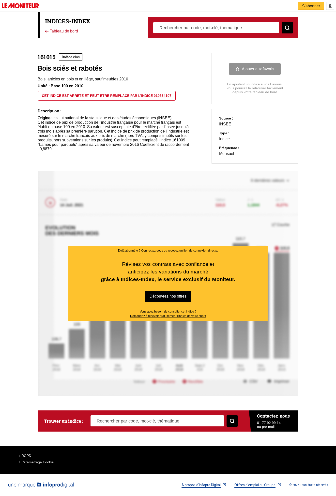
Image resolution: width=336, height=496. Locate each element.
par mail (268, 426)
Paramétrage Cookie (37, 462)
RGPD (26, 456)
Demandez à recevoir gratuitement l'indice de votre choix (168, 316)
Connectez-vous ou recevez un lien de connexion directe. (179, 251)
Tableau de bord (63, 31)
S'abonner (311, 6)
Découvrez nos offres (168, 296)
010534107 (162, 96)
